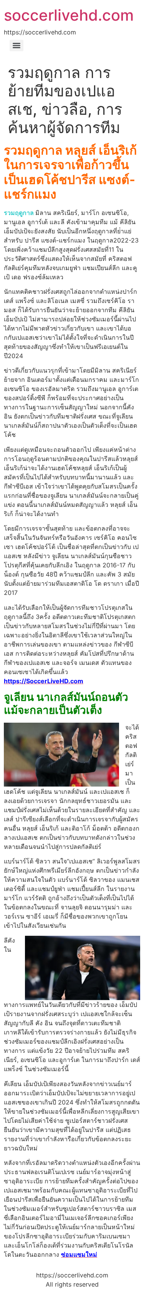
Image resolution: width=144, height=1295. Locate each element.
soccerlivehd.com (69, 15)
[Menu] (16, 45)
